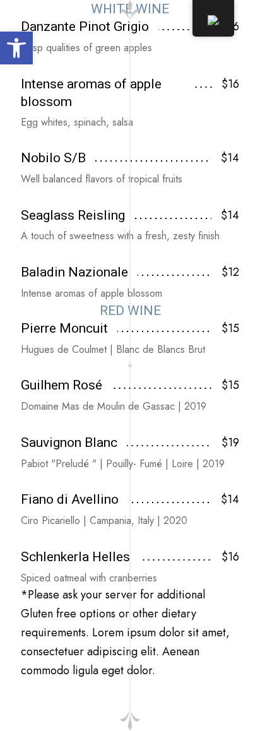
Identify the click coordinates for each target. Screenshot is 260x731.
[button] (16, 48)
